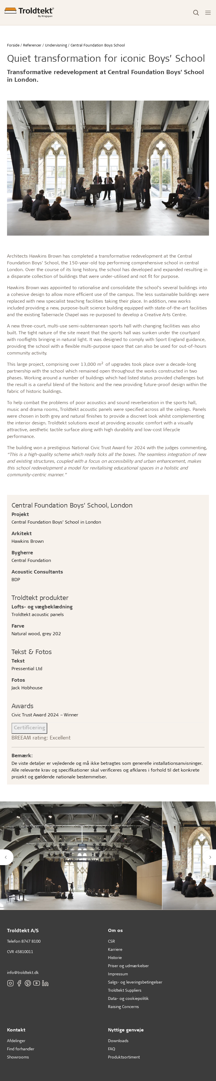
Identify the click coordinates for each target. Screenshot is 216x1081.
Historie (115, 957)
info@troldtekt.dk (23, 972)
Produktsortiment (124, 1057)
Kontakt (16, 1030)
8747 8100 (30, 941)
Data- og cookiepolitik (128, 998)
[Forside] (29, 12)
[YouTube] (36, 983)
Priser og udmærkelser (128, 965)
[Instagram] (10, 983)
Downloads (118, 1040)
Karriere (115, 949)
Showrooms (18, 1057)
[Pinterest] (27, 983)
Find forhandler (20, 1048)
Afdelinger (16, 1040)
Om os (115, 930)
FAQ (111, 1048)
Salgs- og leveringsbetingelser (135, 982)
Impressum (118, 973)
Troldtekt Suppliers (124, 990)
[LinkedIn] (45, 983)
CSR (111, 941)
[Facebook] (19, 983)
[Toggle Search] (196, 12)
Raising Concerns (123, 1006)
